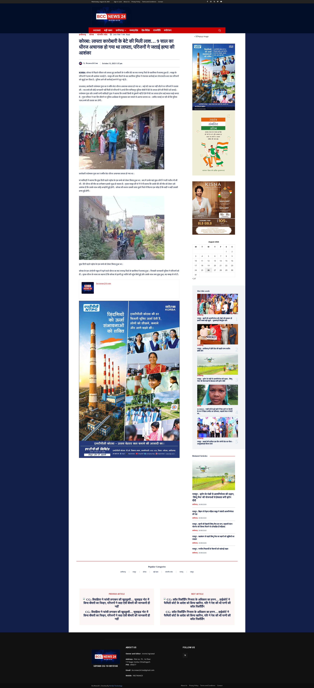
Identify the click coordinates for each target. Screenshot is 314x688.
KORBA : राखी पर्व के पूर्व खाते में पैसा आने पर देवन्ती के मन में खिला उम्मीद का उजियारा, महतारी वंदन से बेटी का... (214, 411)
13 (215, 261)
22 (226, 265)
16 (232, 261)
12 (208, 261)
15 (226, 261)
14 (221, 261)
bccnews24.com (92, 63)
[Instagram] (210, 1)
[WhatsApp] (171, 63)
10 (196, 261)
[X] (214, 1)
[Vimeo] (217, 1)
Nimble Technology (115, 686)
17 (196, 265)
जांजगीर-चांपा (102, 35)
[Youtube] (221, 1)
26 (208, 270)
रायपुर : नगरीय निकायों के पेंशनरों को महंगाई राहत (210, 549)
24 (196, 270)
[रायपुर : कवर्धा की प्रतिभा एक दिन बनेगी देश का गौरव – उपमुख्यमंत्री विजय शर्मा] (217, 427)
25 (202, 270)
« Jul (194, 278)
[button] (219, 30)
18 (202, 265)
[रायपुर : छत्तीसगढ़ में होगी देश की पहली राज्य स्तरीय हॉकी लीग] (217, 334)
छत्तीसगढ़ (82, 35)
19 (208, 265)
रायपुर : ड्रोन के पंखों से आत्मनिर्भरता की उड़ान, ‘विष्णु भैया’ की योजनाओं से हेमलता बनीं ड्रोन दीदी (213, 497)
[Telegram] (165, 63)
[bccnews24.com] (81, 63)
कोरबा (91, 35)
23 (232, 265)
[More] (177, 63)
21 (221, 265)
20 (215, 265)
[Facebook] (207, 1)
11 (202, 261)
